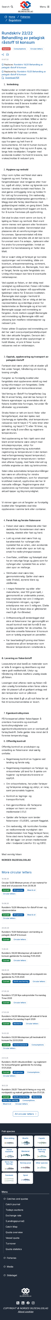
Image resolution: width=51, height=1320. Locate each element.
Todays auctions (14, 1209)
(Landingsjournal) (15, 1221)
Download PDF (12, 77)
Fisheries (25, 16)
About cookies (25, 1311)
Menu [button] (43, 6)
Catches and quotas (17, 1198)
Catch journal (13, 1204)
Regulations (15, 20)
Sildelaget (11, 1275)
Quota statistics (14, 1249)
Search (6, 6)
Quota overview (14, 1232)
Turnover (11, 1243)
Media (9, 1266)
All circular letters (24, 1114)
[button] (3, 54)
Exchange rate (13, 1215)
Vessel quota (12, 1238)
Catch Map (11, 1226)
